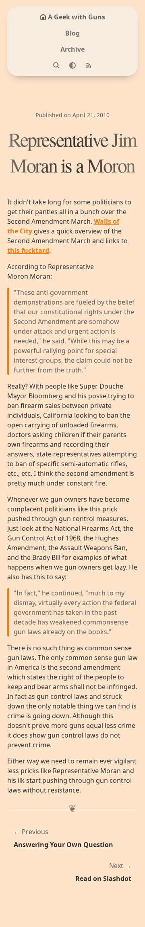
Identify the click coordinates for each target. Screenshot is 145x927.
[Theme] (72, 65)
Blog (72, 33)
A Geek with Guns (76, 17)
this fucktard (28, 250)
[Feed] (88, 65)
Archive (72, 49)
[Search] (56, 65)
